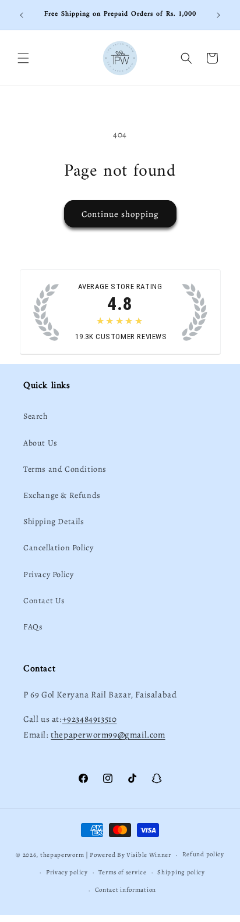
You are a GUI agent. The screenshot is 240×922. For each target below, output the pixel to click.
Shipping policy (181, 872)
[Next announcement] (218, 15)
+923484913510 (89, 719)
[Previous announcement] (21, 15)
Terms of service (122, 872)
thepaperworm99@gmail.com (108, 735)
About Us (40, 442)
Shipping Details (53, 521)
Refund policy (203, 854)
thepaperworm (62, 854)
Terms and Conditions (65, 469)
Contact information (125, 889)
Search (35, 416)
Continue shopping (120, 214)
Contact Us (44, 600)
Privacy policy (67, 872)
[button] (23, 58)
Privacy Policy (48, 574)
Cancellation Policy (58, 547)
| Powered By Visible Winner (128, 854)
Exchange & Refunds (62, 495)
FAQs (33, 626)
